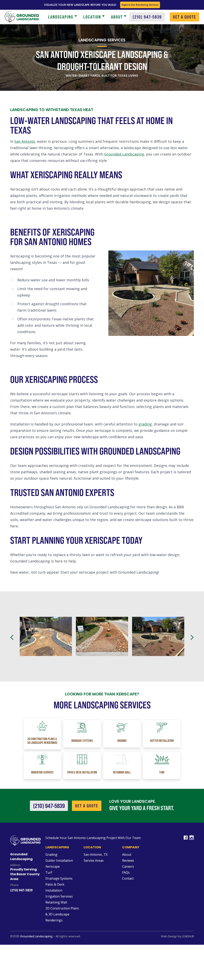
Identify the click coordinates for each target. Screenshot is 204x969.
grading (145, 424)
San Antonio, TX (96, 854)
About (117, 17)
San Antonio (24, 141)
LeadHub (188, 936)
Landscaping (60, 17)
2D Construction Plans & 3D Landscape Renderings (62, 914)
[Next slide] (191, 637)
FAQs (126, 872)
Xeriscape (52, 866)
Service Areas (94, 860)
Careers (128, 866)
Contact (128, 878)
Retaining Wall (56, 902)
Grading (51, 854)
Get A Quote (86, 805)
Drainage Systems (59, 878)
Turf (48, 872)
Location (92, 17)
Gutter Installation (59, 860)
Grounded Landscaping (124, 154)
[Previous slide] (13, 637)
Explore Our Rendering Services (140, 4)
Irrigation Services (59, 896)
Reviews (128, 860)
